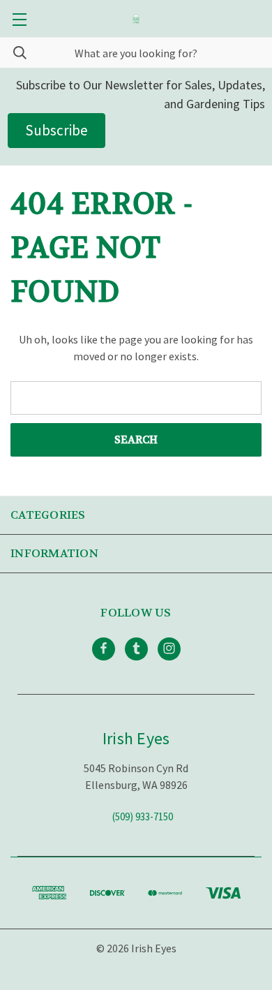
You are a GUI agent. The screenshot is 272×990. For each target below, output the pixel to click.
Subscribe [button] (56, 130)
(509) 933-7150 (142, 815)
